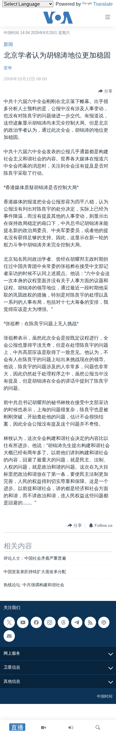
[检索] (98, 727)
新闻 (8, 44)
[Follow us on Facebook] (36, 622)
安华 (8, 67)
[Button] (105, 91)
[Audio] (71, 727)
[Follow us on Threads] (63, 622)
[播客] (103, 622)
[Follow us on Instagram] (49, 622)
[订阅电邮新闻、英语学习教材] (9, 636)
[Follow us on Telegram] (76, 622)
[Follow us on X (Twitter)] (9, 622)
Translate (103, 4)
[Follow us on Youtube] (22, 622)
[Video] (43, 727)
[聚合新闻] (90, 622)
